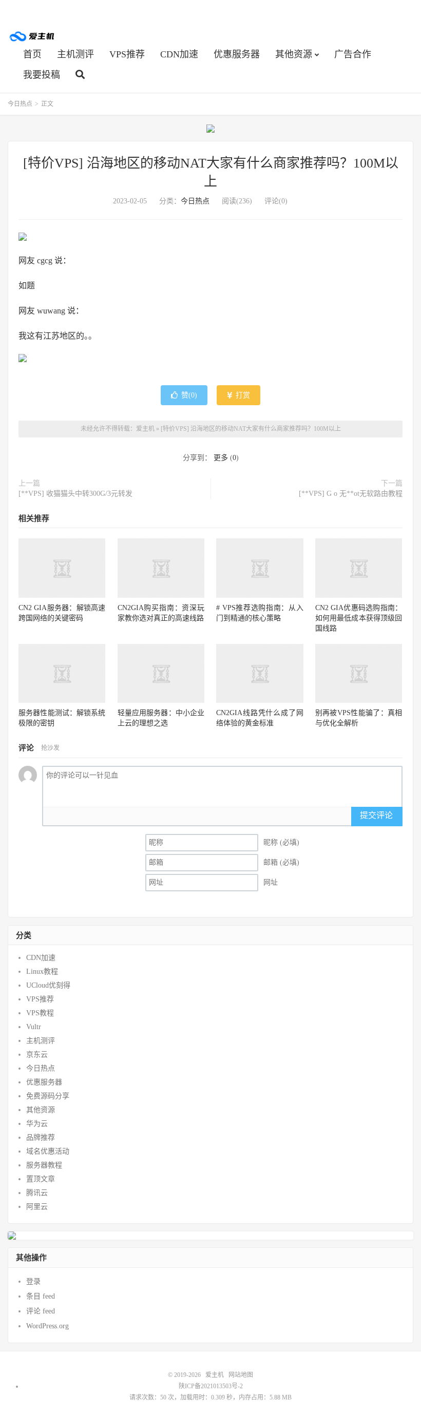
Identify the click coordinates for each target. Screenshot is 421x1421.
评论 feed (40, 1311)
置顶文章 (40, 1179)
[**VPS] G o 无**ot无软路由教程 (351, 493)
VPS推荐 (127, 54)
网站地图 (240, 1374)
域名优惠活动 (47, 1151)
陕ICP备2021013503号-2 (211, 1386)
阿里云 (37, 1206)
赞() (189, 395)
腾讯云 (37, 1193)
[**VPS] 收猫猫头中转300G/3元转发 (75, 493)
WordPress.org (47, 1326)
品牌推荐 (40, 1137)
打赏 (242, 395)
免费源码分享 (47, 1096)
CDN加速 (179, 54)
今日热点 (20, 104)
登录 (33, 1281)
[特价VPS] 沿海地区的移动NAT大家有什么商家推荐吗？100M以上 (251, 428)
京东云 (37, 1054)
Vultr (33, 1027)
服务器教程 (44, 1165)
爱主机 (32, 36)
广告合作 (352, 54)
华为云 (37, 1123)
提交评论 (376, 815)
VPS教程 (40, 1013)
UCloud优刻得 (48, 985)
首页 (32, 54)
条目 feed (40, 1296)
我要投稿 (41, 75)
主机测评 (75, 54)
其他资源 (293, 54)
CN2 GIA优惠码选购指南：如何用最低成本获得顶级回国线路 (358, 618)
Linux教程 (42, 971)
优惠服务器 (237, 54)
